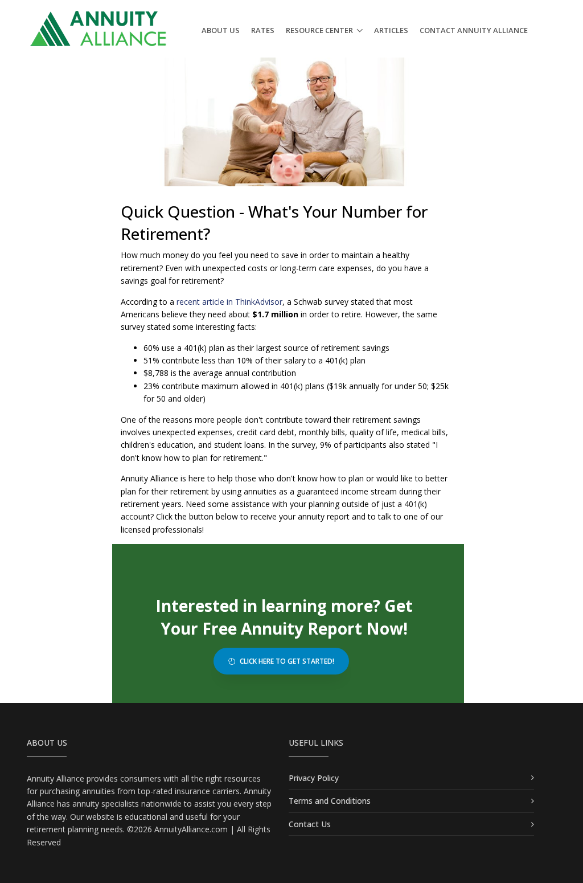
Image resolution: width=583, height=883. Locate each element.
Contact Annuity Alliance (474, 30)
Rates (262, 30)
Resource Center (319, 30)
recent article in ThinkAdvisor (229, 301)
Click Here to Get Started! (286, 661)
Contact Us (310, 824)
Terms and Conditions (330, 800)
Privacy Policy (314, 777)
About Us (221, 30)
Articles (391, 30)
